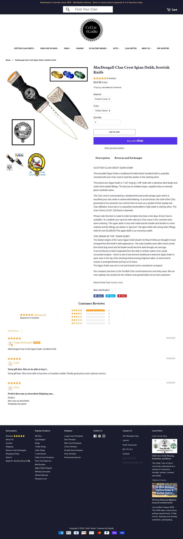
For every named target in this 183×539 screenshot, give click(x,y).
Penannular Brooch (72, 457)
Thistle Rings (40, 447)
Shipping (97, 87)
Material (97, 94)
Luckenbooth (40, 454)
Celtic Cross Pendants (44, 457)
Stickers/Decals (41, 475)
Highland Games (159, 480)
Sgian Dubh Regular (43, 468)
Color (96, 106)
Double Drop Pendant (73, 450)
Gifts (115, 48)
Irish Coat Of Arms (49, 48)
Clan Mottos (131, 48)
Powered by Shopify (105, 528)
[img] (14, 338)
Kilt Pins (38, 436)
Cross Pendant (70, 447)
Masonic (80, 48)
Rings (67, 48)
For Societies (163, 48)
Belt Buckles (40, 465)
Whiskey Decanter (42, 472)
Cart (174, 10)
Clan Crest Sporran (43, 461)
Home (8, 60)
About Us (146, 48)
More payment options (114, 148)
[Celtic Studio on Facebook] (95, 437)
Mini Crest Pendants (72, 443)
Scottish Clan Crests (24, 48)
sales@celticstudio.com (133, 463)
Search (9, 457)
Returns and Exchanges (128, 158)
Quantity (97, 117)
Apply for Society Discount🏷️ (18, 461)
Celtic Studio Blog (159, 436)
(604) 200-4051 (129, 458)
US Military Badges (98, 48)
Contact (9, 443)
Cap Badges (40, 440)
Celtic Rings (40, 450)
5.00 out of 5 (40, 315)
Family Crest (117, 282)
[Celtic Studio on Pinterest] (99, 437)
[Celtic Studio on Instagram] (103, 437)
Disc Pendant (70, 440)
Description (103, 158)
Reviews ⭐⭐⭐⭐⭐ (15, 436)
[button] (100, 78)
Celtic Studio (90, 528)
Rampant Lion (41, 479)
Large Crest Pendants (73, 436)
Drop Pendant (70, 454)
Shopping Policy (12, 454)
